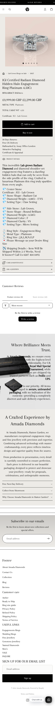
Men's (5, 649)
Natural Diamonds (10, 645)
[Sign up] (48, 539)
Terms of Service (10, 620)
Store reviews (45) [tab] (40, 297)
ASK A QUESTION (12, 269)
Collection (7, 577)
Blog (4, 582)
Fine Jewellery (8, 638)
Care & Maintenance (14, 263)
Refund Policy (8, 612)
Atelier (5, 597)
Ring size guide (9, 605)
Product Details (13, 159)
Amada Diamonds (23, 688)
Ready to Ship (8, 601)
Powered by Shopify (37, 688)
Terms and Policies (27, 694)
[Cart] (51, 9)
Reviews (5, 587)
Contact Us (7, 572)
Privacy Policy (8, 609)
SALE (32, 73)
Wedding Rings (9, 634)
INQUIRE (6, 656)
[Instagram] (27, 700)
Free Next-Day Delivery (12, 484)
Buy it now (27, 132)
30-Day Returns (35, 2)
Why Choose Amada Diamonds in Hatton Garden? (25, 497)
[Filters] (5, 305)
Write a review (27, 319)
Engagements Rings (11, 630)
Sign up (27, 678)
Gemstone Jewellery (11, 641)
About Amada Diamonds (13, 567)
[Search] (9, 9)
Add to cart (29, 124)
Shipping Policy (9, 616)
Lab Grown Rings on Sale (17, 73)
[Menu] (3, 9)
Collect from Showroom (13, 490)
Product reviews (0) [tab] (15, 297)
